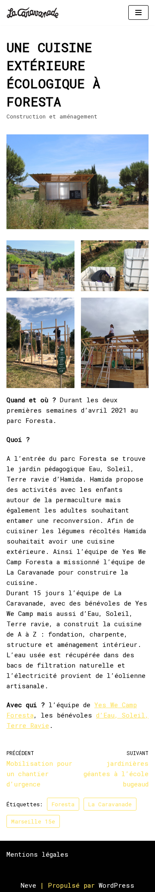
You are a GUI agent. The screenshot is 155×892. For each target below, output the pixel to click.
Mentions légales (37, 854)
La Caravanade (110, 804)
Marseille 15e (33, 821)
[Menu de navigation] (138, 12)
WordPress (116, 885)
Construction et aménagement (51, 116)
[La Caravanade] (35, 12)
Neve (28, 885)
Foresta (63, 804)
